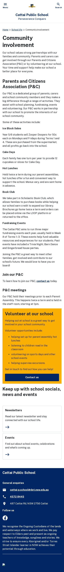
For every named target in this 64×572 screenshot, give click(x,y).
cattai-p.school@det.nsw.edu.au (29, 489)
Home (5, 30)
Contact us (32, 377)
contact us (43, 281)
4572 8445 (17, 496)
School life (16, 30)
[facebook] (5, 519)
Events (9, 437)
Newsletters (13, 410)
